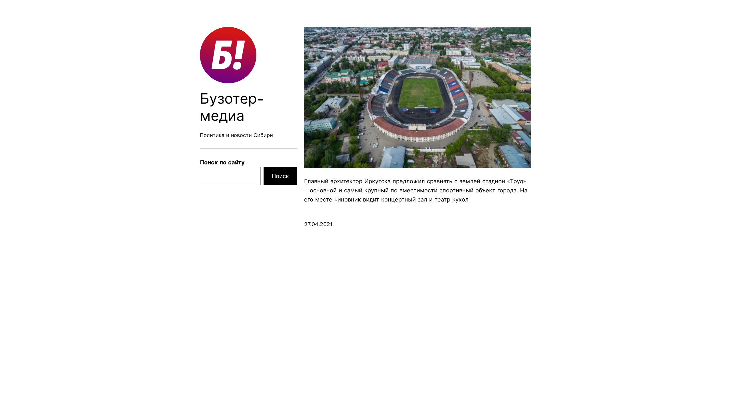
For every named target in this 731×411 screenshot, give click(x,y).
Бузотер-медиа (232, 107)
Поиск (280, 176)
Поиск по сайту (222, 162)
